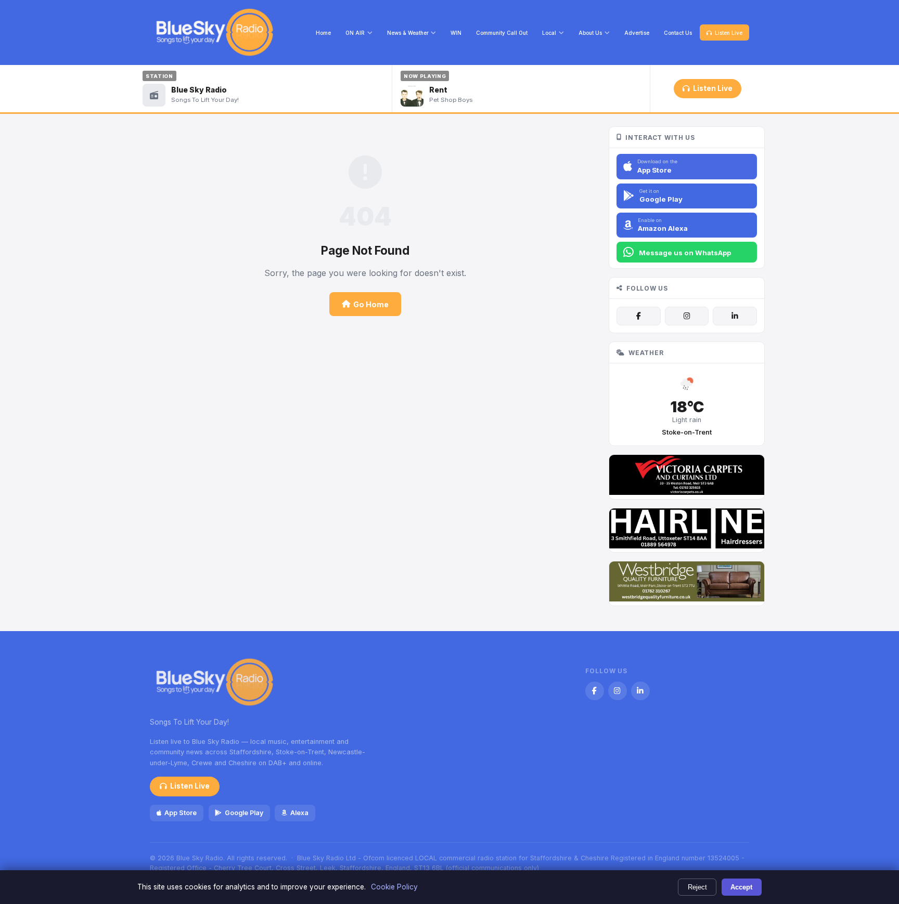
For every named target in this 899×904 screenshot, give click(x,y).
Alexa (299, 813)
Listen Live (728, 33)
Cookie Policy (394, 887)
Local (549, 33)
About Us (590, 33)
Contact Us (678, 33)
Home (323, 33)
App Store (180, 813)
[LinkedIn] (734, 316)
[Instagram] (687, 316)
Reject (697, 887)
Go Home (371, 304)
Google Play (244, 813)
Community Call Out (502, 33)
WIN (456, 33)
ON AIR (355, 33)
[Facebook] (638, 316)
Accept (741, 887)
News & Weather (408, 33)
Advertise (636, 33)
